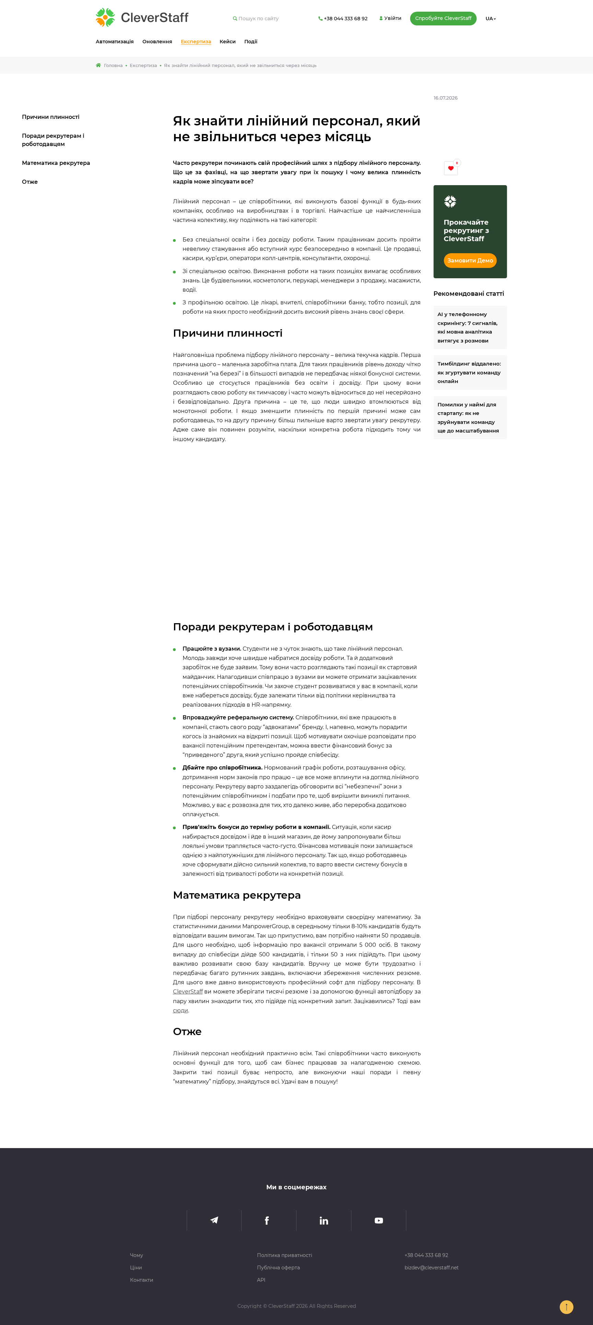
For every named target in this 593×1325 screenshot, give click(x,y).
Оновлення (157, 41)
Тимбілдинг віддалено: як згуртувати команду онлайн (469, 373)
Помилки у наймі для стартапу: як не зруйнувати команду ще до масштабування (468, 417)
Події (250, 41)
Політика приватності (284, 1255)
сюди (180, 1010)
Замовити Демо (470, 260)
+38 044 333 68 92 (426, 1255)
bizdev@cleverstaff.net (432, 1267)
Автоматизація (115, 41)
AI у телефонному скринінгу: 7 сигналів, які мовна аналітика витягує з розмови (468, 327)
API (261, 1280)
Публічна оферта (278, 1267)
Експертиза (196, 41)
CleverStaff (188, 991)
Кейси (228, 41)
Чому (136, 1255)
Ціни (136, 1267)
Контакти (141, 1280)
